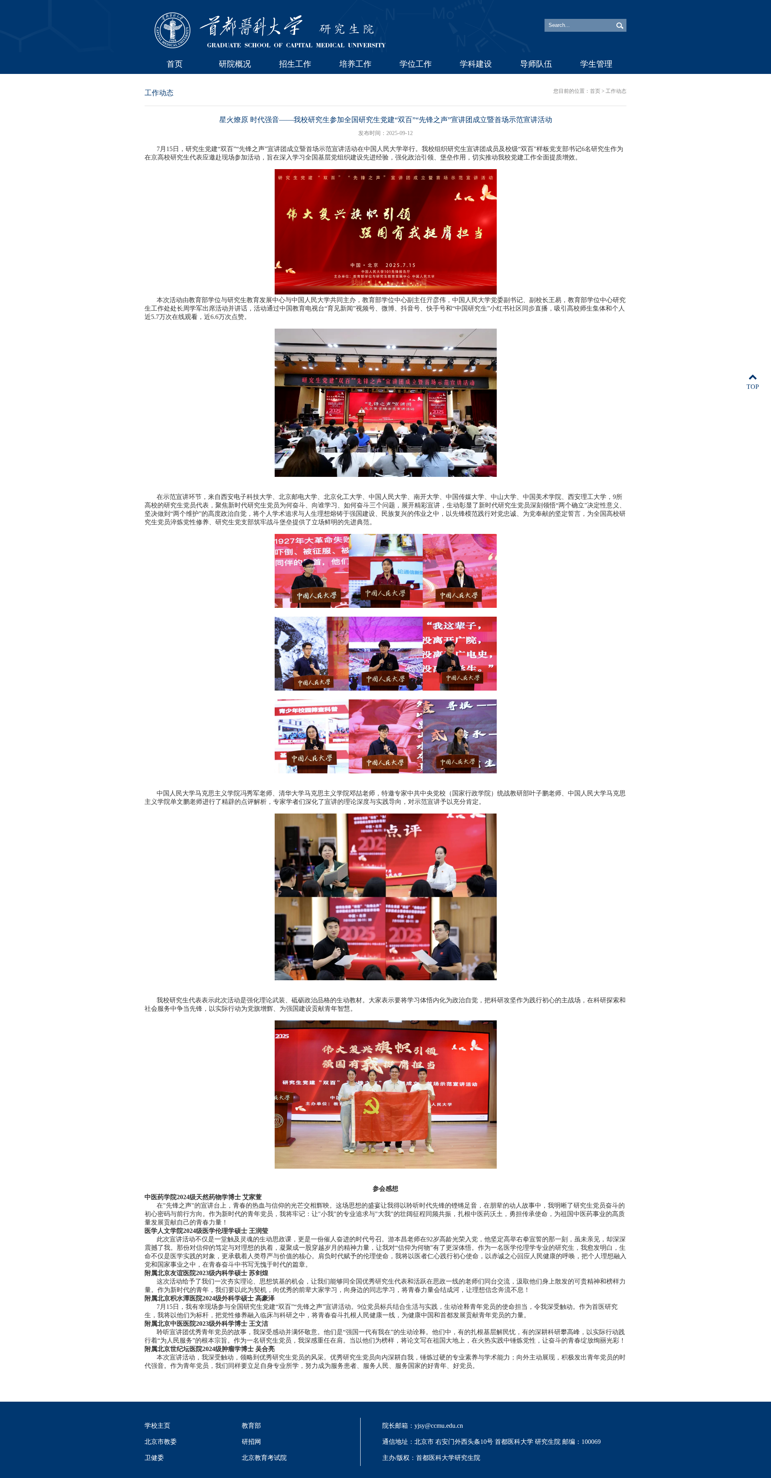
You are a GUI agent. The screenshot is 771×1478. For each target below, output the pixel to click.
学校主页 (157, 1425)
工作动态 (616, 91)
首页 (175, 63)
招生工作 (295, 63)
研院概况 (235, 63)
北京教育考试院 (264, 1457)
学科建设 (476, 63)
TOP (753, 386)
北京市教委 (161, 1441)
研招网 (251, 1441)
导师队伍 (536, 63)
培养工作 (355, 63)
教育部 (251, 1425)
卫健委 (154, 1457)
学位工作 (416, 63)
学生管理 (596, 63)
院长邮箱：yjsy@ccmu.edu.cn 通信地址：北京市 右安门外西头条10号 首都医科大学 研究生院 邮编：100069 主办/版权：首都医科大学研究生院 (491, 1441)
